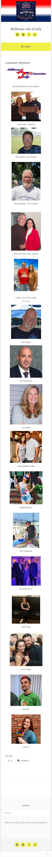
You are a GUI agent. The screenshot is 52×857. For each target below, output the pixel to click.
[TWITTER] (29, 844)
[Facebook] (17, 34)
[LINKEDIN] (23, 844)
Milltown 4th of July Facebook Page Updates (26, 823)
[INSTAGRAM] (35, 844)
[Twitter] (29, 34)
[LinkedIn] (23, 34)
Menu (28, 46)
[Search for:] (26, 812)
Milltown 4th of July (26, 29)
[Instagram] (34, 34)
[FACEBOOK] (17, 844)
